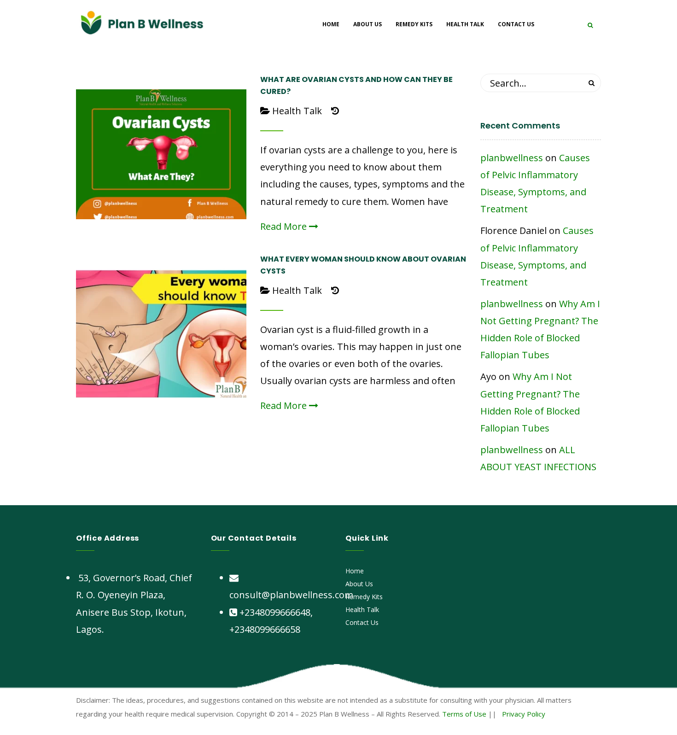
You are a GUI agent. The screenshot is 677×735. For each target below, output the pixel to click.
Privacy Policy (523, 713)
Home (354, 570)
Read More (284, 226)
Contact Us (362, 622)
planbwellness (511, 158)
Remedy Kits (364, 596)
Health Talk (297, 111)
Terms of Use (464, 713)
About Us (359, 583)
